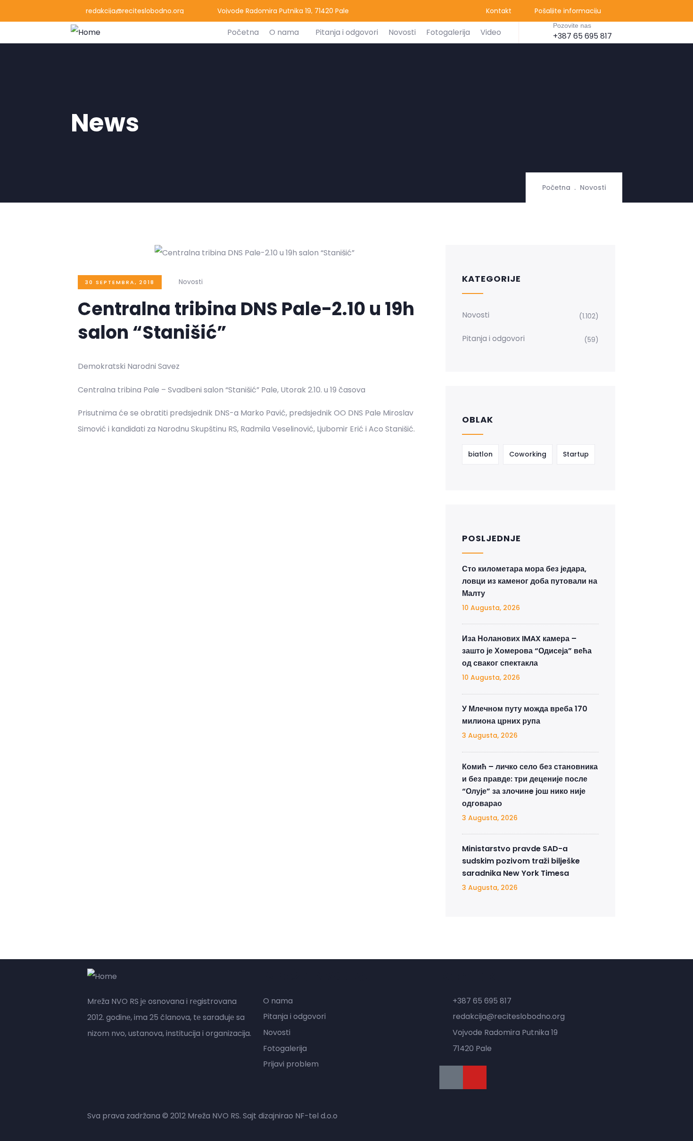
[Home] (85, 32)
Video (490, 32)
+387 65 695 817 (582, 36)
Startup (576, 454)
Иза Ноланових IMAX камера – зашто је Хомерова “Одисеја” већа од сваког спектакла (527, 650)
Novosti (402, 32)
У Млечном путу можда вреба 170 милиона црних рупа (524, 714)
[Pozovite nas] (538, 31)
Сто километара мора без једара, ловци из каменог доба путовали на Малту (529, 581)
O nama (284, 32)
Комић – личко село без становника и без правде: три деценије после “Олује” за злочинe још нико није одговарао (530, 785)
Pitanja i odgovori (346, 32)
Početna (243, 32)
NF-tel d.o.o (316, 1115)
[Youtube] (475, 1077)
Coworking (527, 454)
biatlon (480, 454)
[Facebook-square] (451, 1077)
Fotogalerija (448, 32)
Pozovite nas (572, 25)
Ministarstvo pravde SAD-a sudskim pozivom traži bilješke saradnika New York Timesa (521, 861)
